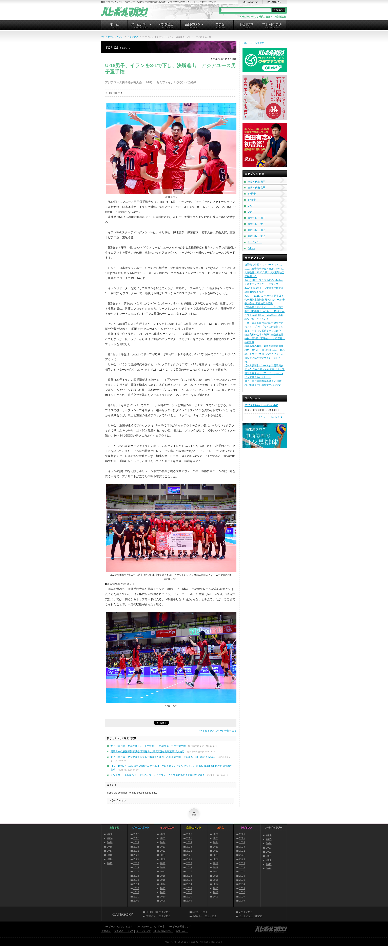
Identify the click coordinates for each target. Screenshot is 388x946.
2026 (110, 834)
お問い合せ (182, 931)
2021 (136, 855)
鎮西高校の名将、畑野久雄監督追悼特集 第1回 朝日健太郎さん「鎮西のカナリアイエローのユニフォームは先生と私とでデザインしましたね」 (265, 354)
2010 (136, 896)
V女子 (251, 211)
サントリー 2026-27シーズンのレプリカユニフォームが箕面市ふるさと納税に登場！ (158, 775)
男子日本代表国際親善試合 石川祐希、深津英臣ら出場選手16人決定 (147, 751)
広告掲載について (123, 931)
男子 (161, 912)
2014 (110, 859)
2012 (110, 863)
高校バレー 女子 (256, 236)
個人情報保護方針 (163, 931)
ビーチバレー (255, 242)
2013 (136, 888)
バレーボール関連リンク (178, 926)
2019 (110, 846)
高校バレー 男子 (256, 230)
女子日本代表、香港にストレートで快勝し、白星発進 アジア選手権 (148, 746)
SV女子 (252, 199)
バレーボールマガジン (112, 37)
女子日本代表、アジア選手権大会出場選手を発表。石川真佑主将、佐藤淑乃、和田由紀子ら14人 (163, 757)
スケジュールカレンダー (271, 417)
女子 (168, 912)
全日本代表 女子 (256, 187)
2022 (136, 850)
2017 (110, 850)
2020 (110, 842)
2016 (136, 875)
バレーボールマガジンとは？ (117, 926)
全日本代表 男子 (256, 181)
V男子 (251, 205)
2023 (136, 846)
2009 (136, 900)
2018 (136, 867)
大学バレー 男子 (256, 218)
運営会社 (106, 931)
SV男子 (252, 193)
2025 (136, 838)
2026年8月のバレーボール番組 (261, 405)
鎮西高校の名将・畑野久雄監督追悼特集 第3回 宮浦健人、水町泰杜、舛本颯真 (265, 338)
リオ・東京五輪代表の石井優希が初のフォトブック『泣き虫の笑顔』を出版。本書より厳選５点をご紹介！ (264, 326)
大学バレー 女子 (256, 224)
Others (251, 248)
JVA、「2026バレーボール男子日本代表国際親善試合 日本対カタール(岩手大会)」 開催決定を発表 (265, 299)
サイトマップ (143, 931)
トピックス (132, 37)
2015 (110, 855)
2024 (110, 838)
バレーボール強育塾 (253, 43)
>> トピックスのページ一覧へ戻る (217, 730)
